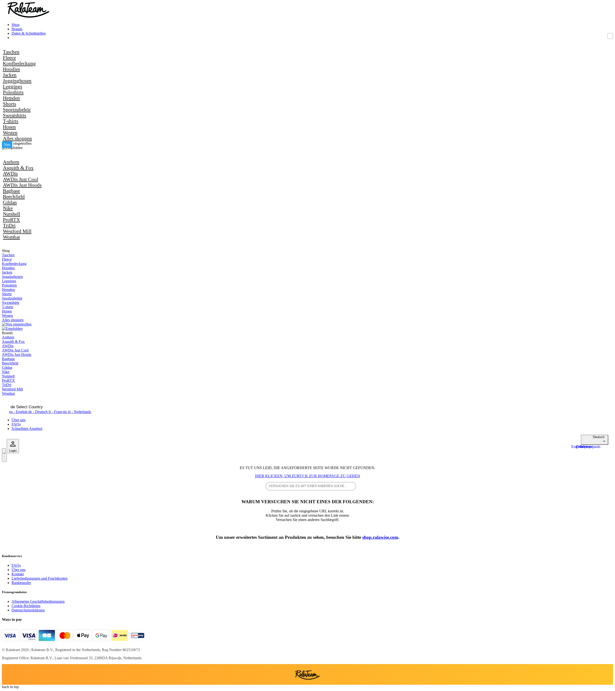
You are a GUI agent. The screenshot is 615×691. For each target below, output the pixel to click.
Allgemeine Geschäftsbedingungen (38, 601)
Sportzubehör (17, 109)
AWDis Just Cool (20, 179)
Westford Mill (17, 231)
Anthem (11, 162)
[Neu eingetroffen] (16, 143)
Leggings (12, 86)
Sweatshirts (14, 115)
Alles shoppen (17, 138)
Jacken (10, 75)
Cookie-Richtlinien (26, 606)
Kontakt (18, 574)
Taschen (11, 52)
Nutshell (11, 214)
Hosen (9, 127)
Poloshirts (13, 92)
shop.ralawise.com (380, 537)
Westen (10, 132)
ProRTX (11, 219)
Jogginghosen (17, 80)
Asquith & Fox (18, 167)
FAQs (16, 424)
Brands (17, 29)
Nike (8, 208)
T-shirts (10, 121)
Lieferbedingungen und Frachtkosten (40, 578)
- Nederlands (79, 412)
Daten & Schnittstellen (29, 33)
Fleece (9, 57)
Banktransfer (21, 583)
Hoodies (11, 69)
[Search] (4, 450)
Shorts (9, 104)
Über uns (18, 420)
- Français (58, 412)
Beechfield (14, 196)
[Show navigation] (4, 457)
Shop (15, 25)
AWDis (10, 173)
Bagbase (11, 191)
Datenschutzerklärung (28, 610)
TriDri (9, 225)
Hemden (11, 98)
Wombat (11, 237)
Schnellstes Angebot (27, 429)
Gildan (10, 202)
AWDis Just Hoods (22, 185)
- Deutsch (38, 412)
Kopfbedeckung (19, 63)
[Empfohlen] (12, 148)
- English (18, 412)
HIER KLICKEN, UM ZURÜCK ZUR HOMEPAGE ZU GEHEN (307, 476)
